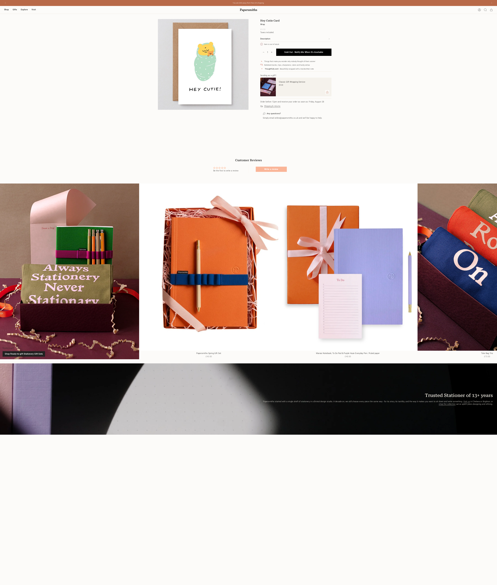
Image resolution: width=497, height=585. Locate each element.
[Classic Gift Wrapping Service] (268, 87)
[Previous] (5, 3)
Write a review (271, 169)
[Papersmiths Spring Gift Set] (208, 267)
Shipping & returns (272, 106)
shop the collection (447, 404)
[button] (6, 10)
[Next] (492, 3)
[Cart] (491, 10)
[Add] (327, 92)
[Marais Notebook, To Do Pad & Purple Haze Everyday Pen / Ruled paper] (347, 267)
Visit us (466, 401)
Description (265, 39)
